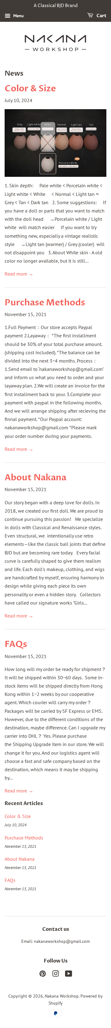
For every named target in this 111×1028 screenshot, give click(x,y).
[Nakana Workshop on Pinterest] (42, 975)
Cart (101, 16)
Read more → (19, 274)
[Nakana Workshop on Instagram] (55, 975)
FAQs (16, 644)
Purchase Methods (45, 302)
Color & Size (30, 88)
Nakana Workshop (62, 996)
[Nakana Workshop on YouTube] (68, 975)
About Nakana (35, 477)
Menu (18, 15)
